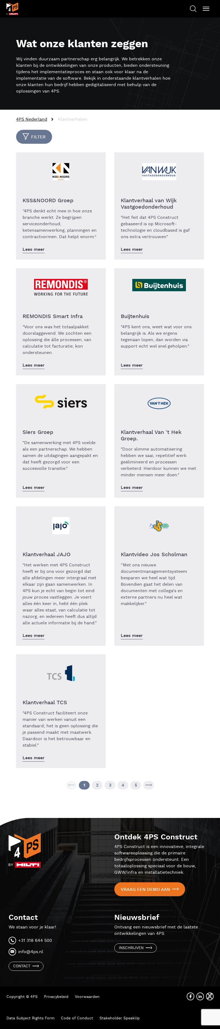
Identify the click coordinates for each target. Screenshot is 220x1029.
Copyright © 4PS (22, 996)
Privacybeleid (56, 996)
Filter (38, 137)
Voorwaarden (87, 996)
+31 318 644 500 (35, 940)
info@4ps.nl (30, 952)
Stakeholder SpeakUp (120, 1018)
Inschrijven (131, 948)
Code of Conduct (77, 1018)
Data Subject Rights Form (30, 1018)
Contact (21, 966)
